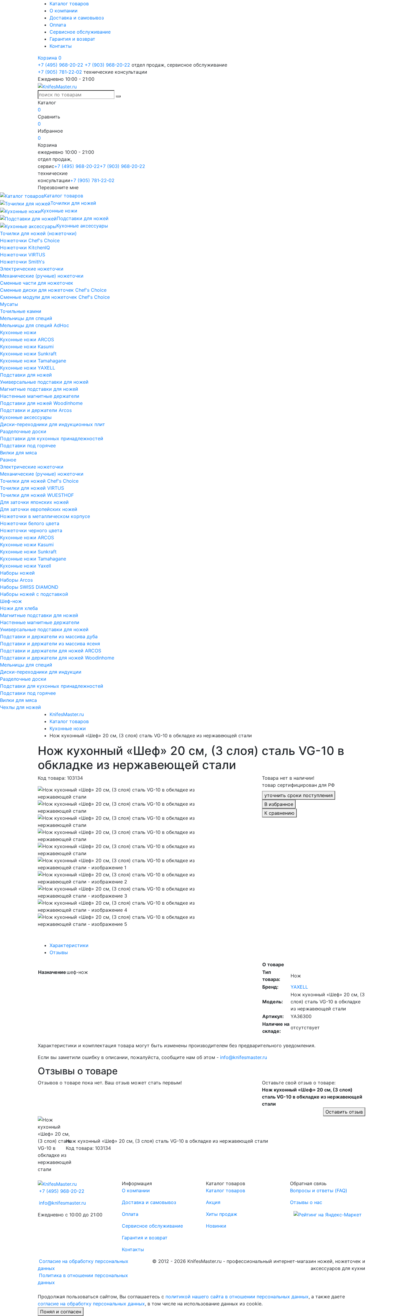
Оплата (58, 25)
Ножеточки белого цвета (29, 523)
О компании (64, 11)
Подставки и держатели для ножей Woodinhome (57, 658)
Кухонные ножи (18, 332)
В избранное (278, 804)
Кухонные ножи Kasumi (27, 346)
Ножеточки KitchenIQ (25, 247)
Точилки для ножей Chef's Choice (39, 481)
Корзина (49, 58)
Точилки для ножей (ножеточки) (38, 233)
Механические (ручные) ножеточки (41, 276)
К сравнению (279, 813)
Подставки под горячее (28, 445)
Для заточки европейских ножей (38, 509)
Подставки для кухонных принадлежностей (51, 438)
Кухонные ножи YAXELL (27, 368)
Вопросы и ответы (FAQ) (318, 1190)
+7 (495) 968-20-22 (60, 65)
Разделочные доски (23, 431)
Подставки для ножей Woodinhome (41, 403)
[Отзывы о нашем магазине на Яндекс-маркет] (328, 1214)
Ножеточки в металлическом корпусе (45, 516)
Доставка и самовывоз (77, 18)
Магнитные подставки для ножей (39, 389)
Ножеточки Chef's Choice (30, 240)
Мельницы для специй (26, 318)
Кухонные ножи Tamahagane (33, 361)
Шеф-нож (11, 601)
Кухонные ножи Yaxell (25, 566)
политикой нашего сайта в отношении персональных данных (237, 1296)
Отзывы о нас (306, 1202)
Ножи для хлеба (19, 608)
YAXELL (299, 987)
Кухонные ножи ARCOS (27, 339)
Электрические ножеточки (31, 269)
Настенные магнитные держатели (39, 396)
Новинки (216, 1226)
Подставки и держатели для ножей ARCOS (50, 651)
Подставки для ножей (26, 375)
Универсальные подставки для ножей (44, 382)
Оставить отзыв (344, 1112)
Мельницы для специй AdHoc (34, 325)
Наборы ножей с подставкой (34, 594)
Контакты (61, 46)
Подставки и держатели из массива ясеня (50, 644)
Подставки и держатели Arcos (36, 410)
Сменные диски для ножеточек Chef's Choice (53, 290)
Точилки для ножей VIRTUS (32, 488)
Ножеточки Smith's (22, 262)
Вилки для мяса (18, 453)
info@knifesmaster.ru (243, 1057)
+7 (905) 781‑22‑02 (60, 72)
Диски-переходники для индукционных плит (52, 424)
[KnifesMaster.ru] (57, 86)
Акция (213, 1202)
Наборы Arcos (16, 580)
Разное (8, 460)
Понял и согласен (60, 1312)
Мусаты (9, 304)
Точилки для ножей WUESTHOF (37, 495)
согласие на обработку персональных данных (91, 1304)
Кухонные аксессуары (26, 417)
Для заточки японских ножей (34, 502)
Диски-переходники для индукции (40, 672)
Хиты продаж (221, 1214)
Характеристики (69, 945)
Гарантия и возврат (72, 39)
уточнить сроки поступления (298, 795)
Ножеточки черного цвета (31, 530)
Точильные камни (20, 311)
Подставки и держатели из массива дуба (49, 636)
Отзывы (59, 952)
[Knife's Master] (57, 1183)
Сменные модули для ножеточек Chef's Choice (55, 297)
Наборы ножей (17, 573)
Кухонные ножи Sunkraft (28, 354)
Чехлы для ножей (20, 707)
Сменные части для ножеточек (36, 283)
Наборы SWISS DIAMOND (29, 587)
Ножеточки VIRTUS (22, 255)
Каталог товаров (69, 3)
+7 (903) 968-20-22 (107, 65)
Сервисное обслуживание (80, 32)
